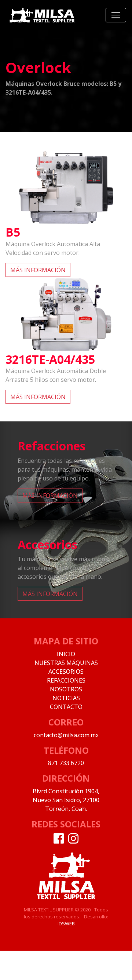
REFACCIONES (66, 680)
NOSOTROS (66, 689)
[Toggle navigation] (116, 15)
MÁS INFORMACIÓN (38, 270)
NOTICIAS (66, 698)
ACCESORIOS (66, 672)
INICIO (66, 654)
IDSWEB (66, 923)
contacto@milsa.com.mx (66, 735)
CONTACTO (66, 707)
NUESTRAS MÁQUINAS (66, 663)
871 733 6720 (66, 763)
